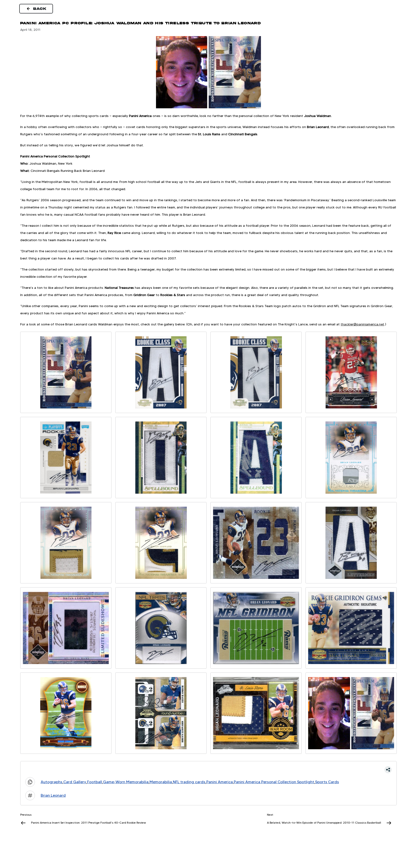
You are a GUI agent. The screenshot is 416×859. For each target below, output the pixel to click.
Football (94, 782)
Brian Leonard (53, 795)
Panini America (219, 782)
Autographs (51, 782)
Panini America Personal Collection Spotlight (274, 782)
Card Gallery (74, 782)
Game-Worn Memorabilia (126, 782)
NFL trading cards (189, 782)
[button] (208, 769)
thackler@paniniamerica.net (362, 324)
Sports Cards (327, 782)
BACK (40, 8)
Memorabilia (161, 782)
